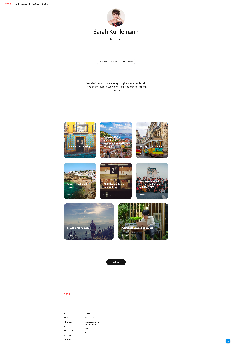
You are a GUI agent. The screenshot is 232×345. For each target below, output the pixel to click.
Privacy (87, 333)
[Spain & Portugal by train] (80, 181)
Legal (87, 328)
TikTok (69, 326)
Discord (69, 318)
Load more (116, 262)
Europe (142, 153)
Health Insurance (20, 4)
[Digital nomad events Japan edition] (116, 181)
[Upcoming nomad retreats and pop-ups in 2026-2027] (152, 181)
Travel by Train (71, 194)
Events (142, 194)
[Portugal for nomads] (152, 140)
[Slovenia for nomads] (89, 221)
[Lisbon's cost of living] (80, 140)
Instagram (70, 322)
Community (125, 235)
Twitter (69, 335)
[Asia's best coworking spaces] (143, 221)
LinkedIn (69, 339)
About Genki (89, 318)
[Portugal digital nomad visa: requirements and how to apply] (116, 140)
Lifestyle (45, 4)
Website (116, 62)
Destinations (34, 4)
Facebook (129, 62)
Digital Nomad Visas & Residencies (112, 153)
